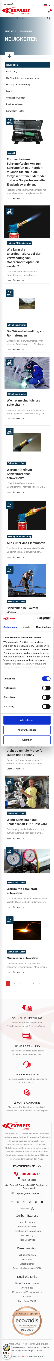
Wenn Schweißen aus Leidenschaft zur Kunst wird (27, 822)
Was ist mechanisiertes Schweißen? (23, 402)
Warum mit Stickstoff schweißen (22, 891)
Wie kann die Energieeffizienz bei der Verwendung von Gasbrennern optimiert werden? (23, 258)
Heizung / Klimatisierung (19, 243)
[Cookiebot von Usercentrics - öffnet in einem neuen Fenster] (38, 619)
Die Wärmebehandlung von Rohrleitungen (26, 333)
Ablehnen (27, 739)
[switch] (46, 688)
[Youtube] (42, 1202)
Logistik (11, 153)
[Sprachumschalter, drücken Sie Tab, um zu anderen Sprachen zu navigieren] (47, 5)
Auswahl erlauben (27, 730)
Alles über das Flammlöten (26, 543)
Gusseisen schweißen (22, 958)
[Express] (16, 10)
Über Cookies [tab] (43, 627)
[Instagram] (24, 1202)
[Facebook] (12, 1202)
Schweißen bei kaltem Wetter (22, 610)
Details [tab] (26, 627)
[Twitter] (18, 1202)
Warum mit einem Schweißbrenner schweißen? (19, 474)
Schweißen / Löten (16, 463)
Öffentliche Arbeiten (17, 325)
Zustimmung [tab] (10, 627)
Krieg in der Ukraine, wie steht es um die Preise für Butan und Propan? (25, 750)
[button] (50, 11)
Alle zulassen (27, 720)
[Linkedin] (36, 1202)
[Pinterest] (30, 1202)
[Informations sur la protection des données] (32, 1208)
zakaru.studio (36, 1356)
